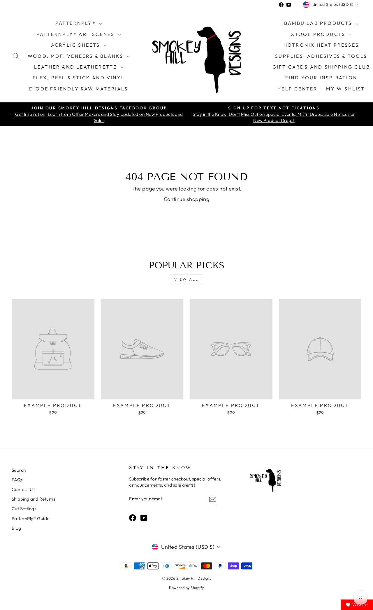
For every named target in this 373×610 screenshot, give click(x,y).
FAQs (17, 480)
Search (19, 470)
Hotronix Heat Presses (321, 45)
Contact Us (23, 489)
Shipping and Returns (33, 499)
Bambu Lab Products (319, 23)
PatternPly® (76, 23)
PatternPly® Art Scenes (76, 34)
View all (186, 279)
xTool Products (319, 34)
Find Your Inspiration (321, 78)
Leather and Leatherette (76, 67)
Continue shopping (187, 199)
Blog (16, 528)
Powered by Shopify (186, 587)
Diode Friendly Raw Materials (78, 89)
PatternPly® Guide (31, 518)
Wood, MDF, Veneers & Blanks (76, 56)
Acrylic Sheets (76, 45)
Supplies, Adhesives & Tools (321, 56)
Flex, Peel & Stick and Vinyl (79, 78)
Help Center (297, 89)
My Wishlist (345, 89)
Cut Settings (24, 508)
